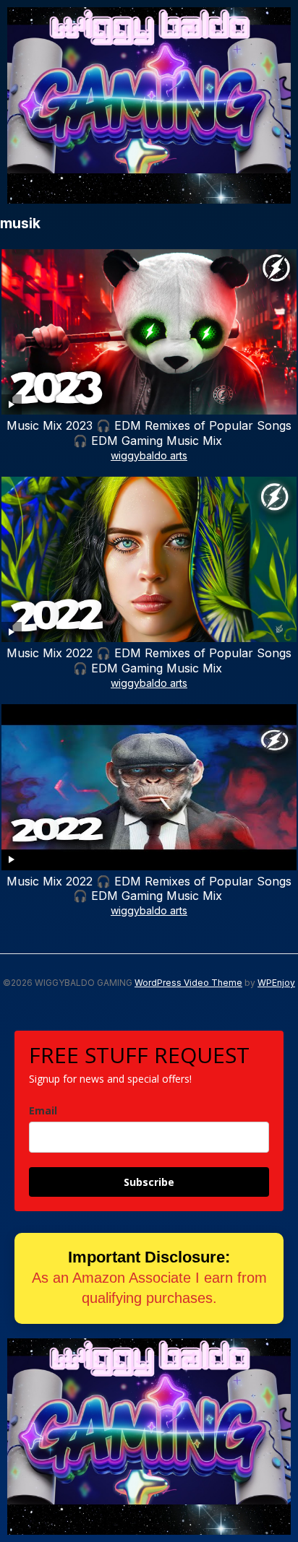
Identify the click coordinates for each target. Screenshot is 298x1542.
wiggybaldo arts (149, 455)
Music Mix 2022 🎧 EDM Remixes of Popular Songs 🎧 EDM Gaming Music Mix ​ (149, 660)
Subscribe (149, 1182)
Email (43, 1110)
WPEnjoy (276, 982)
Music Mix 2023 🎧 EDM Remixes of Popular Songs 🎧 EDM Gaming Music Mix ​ (149, 433)
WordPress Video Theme (188, 982)
